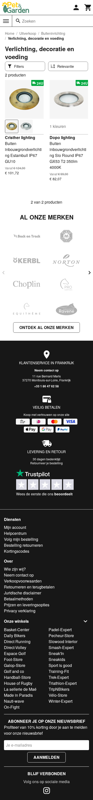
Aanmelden (46, 757)
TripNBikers (59, 689)
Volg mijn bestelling (21, 539)
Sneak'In (56, 653)
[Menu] (6, 21)
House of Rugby (18, 683)
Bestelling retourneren (23, 545)
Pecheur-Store (61, 635)
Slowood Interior (63, 641)
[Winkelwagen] (88, 7)
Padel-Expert (60, 629)
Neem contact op (46, 370)
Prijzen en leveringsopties (26, 605)
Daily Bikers (14, 635)
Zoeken (28, 21)
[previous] (3, 272)
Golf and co (14, 671)
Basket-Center (16, 629)
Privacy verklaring (19, 611)
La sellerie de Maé (20, 689)
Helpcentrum (15, 533)
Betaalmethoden (18, 599)
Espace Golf (15, 653)
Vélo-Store (58, 695)
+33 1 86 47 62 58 (46, 386)
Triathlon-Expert (63, 683)
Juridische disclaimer (22, 593)
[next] (89, 272)
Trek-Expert (59, 677)
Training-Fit (59, 671)
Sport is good (60, 665)
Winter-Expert (60, 701)
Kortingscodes (16, 551)
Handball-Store (17, 677)
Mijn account (15, 527)
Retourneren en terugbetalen (29, 587)
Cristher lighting (20, 137)
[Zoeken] (18, 21)
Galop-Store (14, 665)
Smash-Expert (61, 647)
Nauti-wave (14, 701)
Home (9, 33)
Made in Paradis (18, 695)
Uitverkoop (27, 33)
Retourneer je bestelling (46, 463)
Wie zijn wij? (15, 569)
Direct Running (17, 641)
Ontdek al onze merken (46, 327)
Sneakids (57, 659)
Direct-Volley (15, 647)
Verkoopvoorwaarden (23, 581)
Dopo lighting (62, 137)
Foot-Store (13, 659)
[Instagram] (47, 791)
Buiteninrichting (53, 33)
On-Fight (11, 707)
